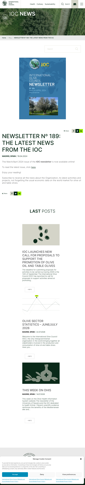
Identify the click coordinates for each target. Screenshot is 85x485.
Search (67, 4)
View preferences (69, 474)
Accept (15, 474)
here (33, 167)
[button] (81, 459)
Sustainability (50, 4)
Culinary (40, 4)
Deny (42, 474)
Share (67, 131)
